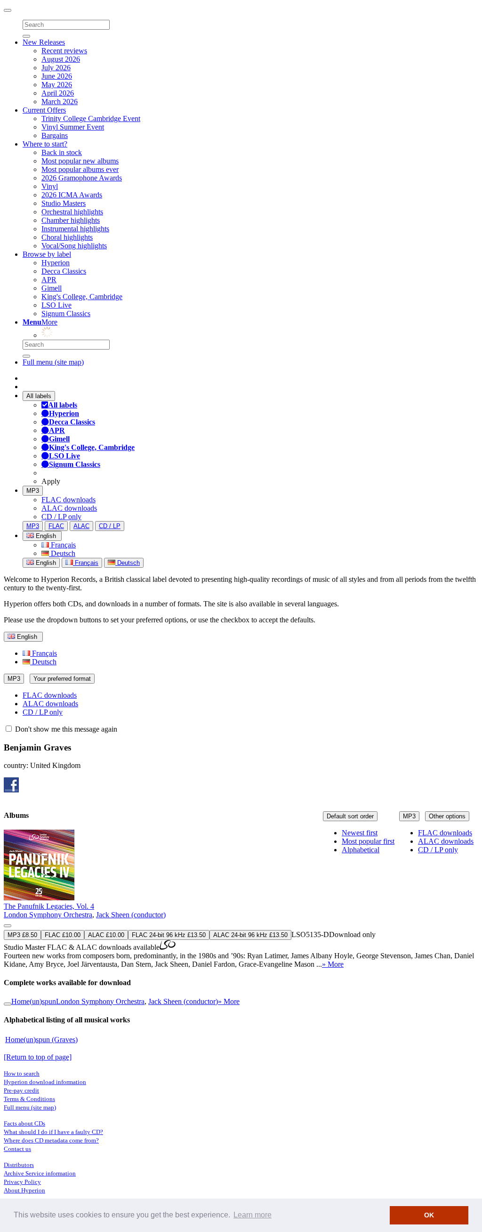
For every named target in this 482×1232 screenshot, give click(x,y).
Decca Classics (63, 271)
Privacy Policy (22, 1181)
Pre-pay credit (21, 1090)
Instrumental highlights (75, 229)
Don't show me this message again (65, 729)
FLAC (56, 526)
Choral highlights (67, 237)
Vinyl (49, 186)
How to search (22, 1073)
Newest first (360, 833)
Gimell (51, 288)
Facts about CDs (24, 1123)
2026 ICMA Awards (71, 195)
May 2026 (56, 85)
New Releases (44, 42)
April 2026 (57, 93)
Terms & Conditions (29, 1098)
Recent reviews (64, 51)
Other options (447, 816)
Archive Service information (40, 1173)
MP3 (32, 490)
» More (333, 964)
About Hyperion (24, 1190)
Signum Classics (65, 314)
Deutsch (62, 553)
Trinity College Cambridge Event (90, 118)
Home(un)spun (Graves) (41, 1040)
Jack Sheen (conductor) (131, 915)
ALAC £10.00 (106, 934)
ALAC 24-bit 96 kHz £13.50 (250, 934)
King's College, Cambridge (81, 297)
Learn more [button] (252, 1215)
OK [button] (429, 1215)
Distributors (19, 1164)
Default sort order (350, 816)
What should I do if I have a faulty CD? (53, 1131)
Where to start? (45, 144)
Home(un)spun (33, 1001)
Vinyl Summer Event (72, 127)
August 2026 (60, 59)
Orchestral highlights (72, 212)
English (45, 562)
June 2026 (56, 76)
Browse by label (47, 254)
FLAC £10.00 (62, 934)
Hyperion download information (45, 1081)
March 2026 (59, 102)
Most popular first (368, 841)
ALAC (81, 526)
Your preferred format (62, 678)
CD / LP (109, 526)
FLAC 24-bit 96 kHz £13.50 (169, 934)
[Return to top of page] (38, 1057)
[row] (241, 899)
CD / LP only (61, 517)
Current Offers (44, 110)
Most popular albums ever (80, 169)
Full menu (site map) (53, 362)
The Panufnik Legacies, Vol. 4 (49, 906)
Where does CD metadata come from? (51, 1140)
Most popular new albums (80, 161)
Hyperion (55, 263)
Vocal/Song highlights (74, 246)
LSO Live (56, 305)
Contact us (17, 1148)
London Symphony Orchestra (48, 915)
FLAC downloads (68, 500)
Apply (50, 481)
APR (48, 280)
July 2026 (56, 68)
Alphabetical (360, 850)
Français (62, 545)
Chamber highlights (70, 220)
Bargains (54, 135)
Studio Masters (63, 203)
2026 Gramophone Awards (81, 178)
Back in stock (61, 152)
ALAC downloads (69, 508)
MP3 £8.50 (22, 934)
